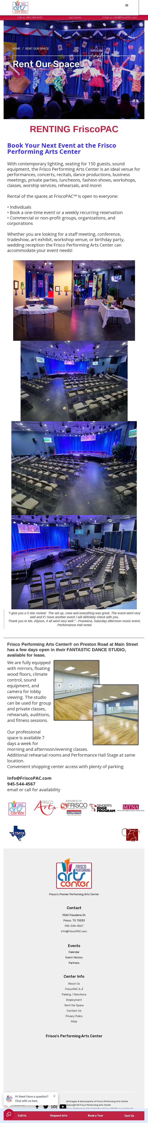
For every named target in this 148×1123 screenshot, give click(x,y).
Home (16, 48)
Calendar (74, 952)
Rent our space (37, 48)
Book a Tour (95, 1115)
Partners (74, 963)
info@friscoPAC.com (125, 17)
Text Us (129, 1115)
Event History (74, 957)
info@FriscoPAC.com (74, 931)
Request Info (58, 1115)
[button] (126, 5)
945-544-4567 (34, 17)
